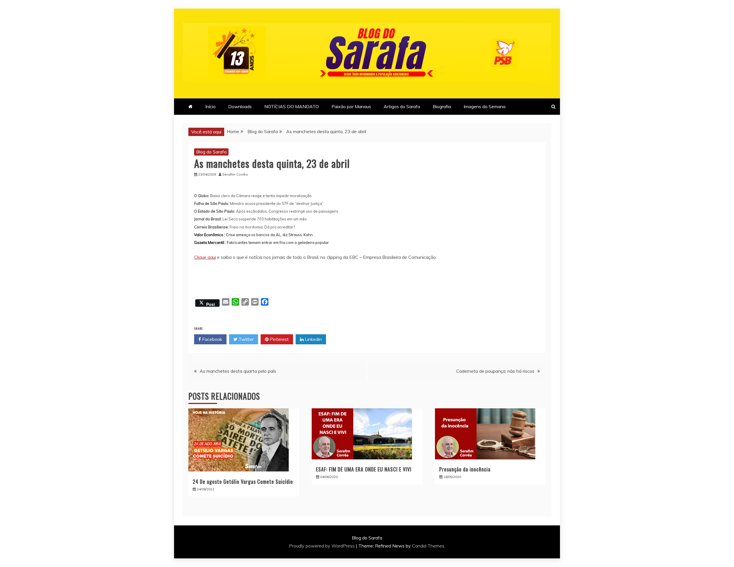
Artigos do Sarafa (402, 106)
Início (210, 106)
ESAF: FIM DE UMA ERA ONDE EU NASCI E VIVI (363, 469)
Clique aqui (205, 257)
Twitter (245, 339)
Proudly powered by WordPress (322, 546)
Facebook (211, 339)
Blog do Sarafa (211, 152)
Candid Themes (428, 546)
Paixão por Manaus (351, 106)
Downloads (240, 106)
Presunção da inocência (465, 469)
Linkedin (313, 339)
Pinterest (279, 339)
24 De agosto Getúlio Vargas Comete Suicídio (243, 481)
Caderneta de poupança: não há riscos (495, 371)
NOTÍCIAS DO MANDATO (291, 106)
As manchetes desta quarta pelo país (238, 371)
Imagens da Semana (484, 106)
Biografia (442, 106)
